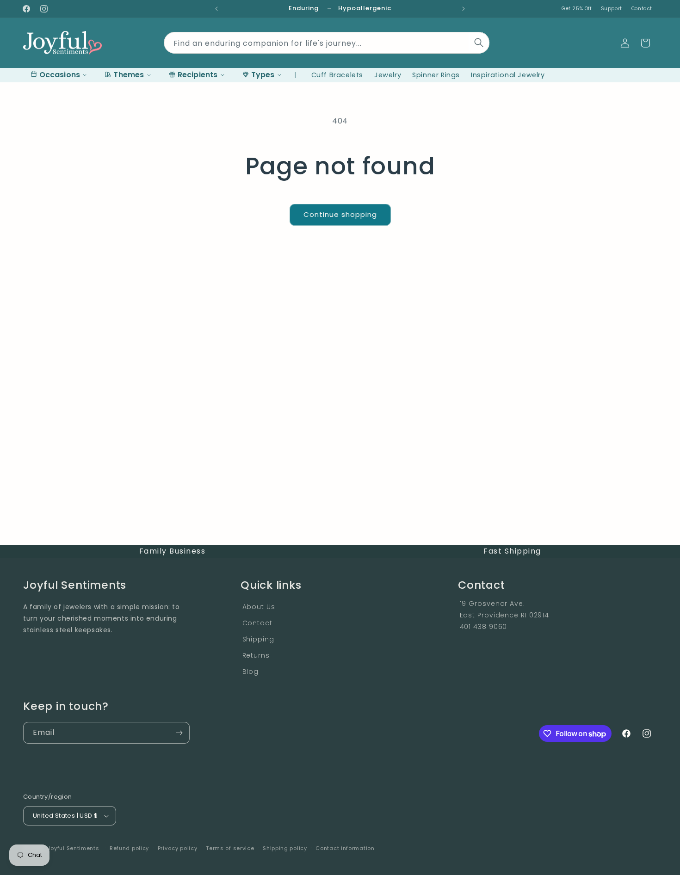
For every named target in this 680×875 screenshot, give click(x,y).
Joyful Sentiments (73, 848)
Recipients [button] (198, 74)
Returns (256, 655)
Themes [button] (128, 74)
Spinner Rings (436, 75)
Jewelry (387, 75)
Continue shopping (340, 214)
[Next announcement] (463, 9)
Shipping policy (285, 848)
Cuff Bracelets (337, 75)
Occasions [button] (59, 74)
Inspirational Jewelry (508, 75)
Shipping (258, 639)
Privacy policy (178, 848)
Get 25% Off (577, 8)
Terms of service (230, 848)
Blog (250, 671)
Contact (641, 8)
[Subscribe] (179, 733)
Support (611, 8)
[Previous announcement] (216, 9)
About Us (258, 606)
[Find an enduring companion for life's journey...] (479, 42)
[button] (645, 43)
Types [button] (263, 74)
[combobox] (326, 41)
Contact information (344, 848)
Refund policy (129, 848)
